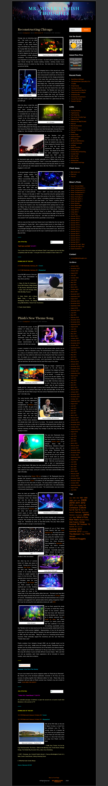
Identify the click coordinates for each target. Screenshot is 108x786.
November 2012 (75, 368)
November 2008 (75, 480)
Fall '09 (71, 510)
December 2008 (75, 478)
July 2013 (73, 350)
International (79, 515)
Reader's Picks (84, 520)
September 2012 (75, 373)
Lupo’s (32, 480)
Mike (74, 517)
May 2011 (73, 410)
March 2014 (74, 336)
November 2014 (75, 322)
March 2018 (74, 291)
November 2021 (75, 268)
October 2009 (75, 455)
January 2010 (74, 448)
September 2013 (75, 347)
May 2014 (73, 333)
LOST (70, 517)
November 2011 (75, 396)
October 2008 (75, 483)
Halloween (85, 512)
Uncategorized (26, 33)
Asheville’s (59, 543)
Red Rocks (27, 567)
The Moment (74, 534)
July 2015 (73, 312)
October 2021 (74, 270)
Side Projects (74, 522)
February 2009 (75, 473)
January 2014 (74, 338)
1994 (70, 498)
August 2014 (74, 326)
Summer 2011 (75, 529)
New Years (74, 520)
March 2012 (74, 387)
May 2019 (73, 282)
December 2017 (75, 294)
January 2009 (75, 476)
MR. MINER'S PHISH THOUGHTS (54, 10)
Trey (82, 534)
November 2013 (75, 343)
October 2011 (74, 399)
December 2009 (75, 450)
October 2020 (75, 277)
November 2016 (75, 303)
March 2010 (74, 443)
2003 (78, 500)
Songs (82, 522)
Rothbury (30, 405)
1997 (81, 498)
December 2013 (75, 340)
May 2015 (73, 315)
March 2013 (74, 359)
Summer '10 (85, 524)
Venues (72, 536)
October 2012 (74, 371)
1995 (74, 498)
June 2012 (74, 380)
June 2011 (73, 408)
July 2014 (73, 329)
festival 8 (71, 512)
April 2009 (74, 469)
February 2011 (75, 417)
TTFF (87, 534)
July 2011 (73, 406)
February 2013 (75, 361)
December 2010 (75, 422)
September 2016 (75, 305)
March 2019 (74, 287)
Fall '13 (83, 510)
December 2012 (75, 366)
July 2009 (73, 462)
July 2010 (73, 434)
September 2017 (75, 296)
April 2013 (73, 357)
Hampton (31, 508)
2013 (71, 505)
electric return (56, 441)
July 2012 (73, 378)
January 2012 (74, 392)
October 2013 (74, 345)
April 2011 (73, 413)
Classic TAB (82, 505)
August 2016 (74, 308)
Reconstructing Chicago (35, 29)
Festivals (78, 512)
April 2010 (73, 441)
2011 (78, 503)
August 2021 (74, 273)
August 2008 (74, 487)
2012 (83, 503)
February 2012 (75, 389)
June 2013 (74, 352)
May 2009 (73, 466)
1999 (71, 500)
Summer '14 (79, 526)
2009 (36, 33)
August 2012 (74, 375)
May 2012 (73, 382)
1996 (77, 498)
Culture (82, 507)
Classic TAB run (36, 476)
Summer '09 (40, 33)
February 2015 (75, 317)
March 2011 (74, 415)
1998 (85, 498)
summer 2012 (75, 531)
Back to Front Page (54, 777)
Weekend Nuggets (77, 539)
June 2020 (74, 280)
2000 (75, 500)
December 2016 (75, 301)
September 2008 (75, 485)
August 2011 (74, 403)
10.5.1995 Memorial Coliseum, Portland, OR (30, 715)
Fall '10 (77, 510)
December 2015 (75, 310)
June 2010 (74, 436)
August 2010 (74, 431)
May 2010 (73, 438)
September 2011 (75, 401)
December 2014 (75, 319)
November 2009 (75, 452)
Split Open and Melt (24, 246)
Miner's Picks (82, 517)
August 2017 (74, 298)
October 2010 (74, 427)
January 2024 (74, 266)
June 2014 (74, 331)
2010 (72, 503)
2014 (75, 505)
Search (86, 29)
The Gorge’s (30, 582)
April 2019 (73, 284)
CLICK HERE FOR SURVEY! (29, 682)
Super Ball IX (85, 531)
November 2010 (75, 424)
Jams (86, 514)
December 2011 (75, 394)
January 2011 (74, 420)
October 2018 (74, 289)
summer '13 (73, 526)
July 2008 (73, 490)
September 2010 (75, 429)
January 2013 (74, 364)
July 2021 (73, 275)
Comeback (73, 508)
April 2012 (73, 385)
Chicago (57, 595)
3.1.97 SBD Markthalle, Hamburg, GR (27, 266)
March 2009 (74, 471)
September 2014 (75, 324)
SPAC (54, 602)
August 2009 (74, 459)
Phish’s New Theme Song (35, 318)
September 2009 (75, 457)
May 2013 (73, 354)
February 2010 (75, 445)
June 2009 (74, 464)
